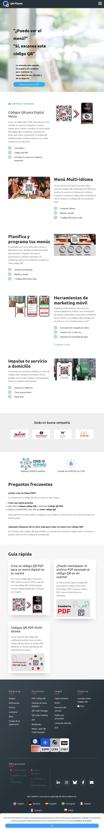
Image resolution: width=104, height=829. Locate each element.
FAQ (81, 706)
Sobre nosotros (61, 698)
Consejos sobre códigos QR (84, 700)
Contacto (13, 712)
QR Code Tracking (40, 715)
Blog (11, 716)
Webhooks (36, 724)
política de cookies (83, 820)
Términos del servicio (60, 709)
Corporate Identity (63, 723)
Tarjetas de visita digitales (39, 704)
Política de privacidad (59, 717)
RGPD (57, 703)
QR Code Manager (40, 710)
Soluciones (29, 103)
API (33, 719)
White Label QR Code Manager (39, 730)
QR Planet (16, 3)
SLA (56, 727)
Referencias (14, 703)
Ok (52, 825)
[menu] (100, 3)
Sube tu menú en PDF (29, 84)
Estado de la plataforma (14, 722)
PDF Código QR (39, 698)
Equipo (12, 698)
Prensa (12, 707)
